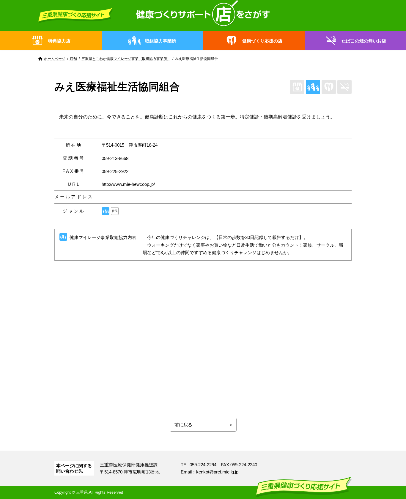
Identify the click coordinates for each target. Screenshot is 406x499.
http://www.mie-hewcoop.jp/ (128, 184)
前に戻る (183, 424)
